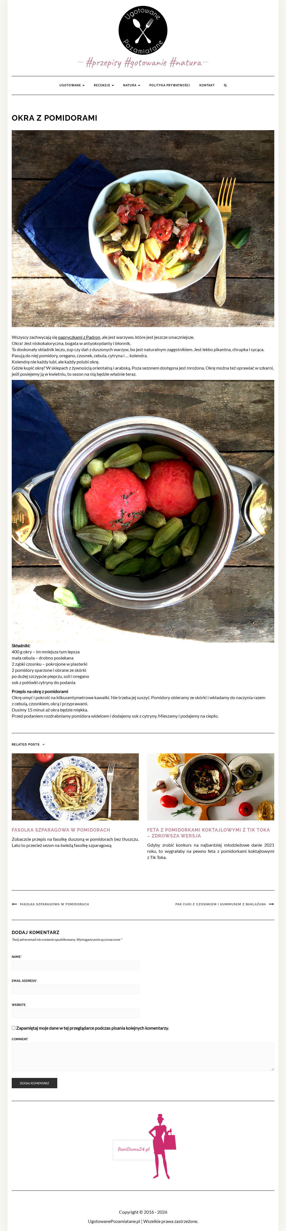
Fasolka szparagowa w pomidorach (61, 830)
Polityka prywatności (169, 85)
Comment (20, 1039)
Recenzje (102, 85)
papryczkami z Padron (79, 337)
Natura (130, 85)
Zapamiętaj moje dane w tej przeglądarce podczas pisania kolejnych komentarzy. (92, 1027)
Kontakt (207, 85)
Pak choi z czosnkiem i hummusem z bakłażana (220, 904)
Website (19, 1005)
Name (17, 957)
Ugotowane (70, 85)
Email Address (24, 981)
